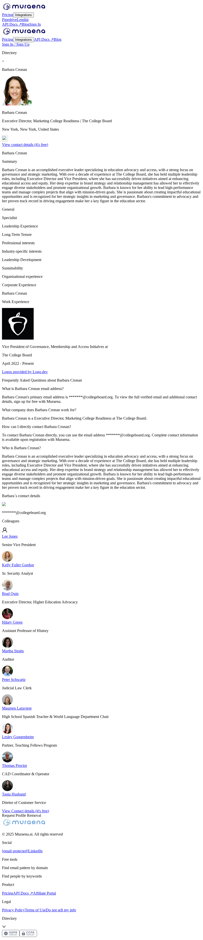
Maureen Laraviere (17, 708)
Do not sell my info (61, 910)
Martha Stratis (13, 651)
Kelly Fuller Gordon (18, 565)
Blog (25, 24)
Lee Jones (10, 536)
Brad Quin (10, 594)
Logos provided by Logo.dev (25, 372)
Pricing (7, 15)
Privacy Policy (13, 910)
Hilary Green (12, 622)
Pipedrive (9, 20)
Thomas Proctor (14, 765)
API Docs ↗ (12, 24)
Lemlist (22, 20)
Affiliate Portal (44, 893)
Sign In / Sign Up (15, 44)
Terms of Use (35, 910)
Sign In (35, 24)
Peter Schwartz (13, 679)
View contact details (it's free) (25, 145)
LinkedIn (35, 851)
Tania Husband (14, 794)
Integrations (23, 15)
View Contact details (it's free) (25, 811)
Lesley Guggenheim (18, 737)
